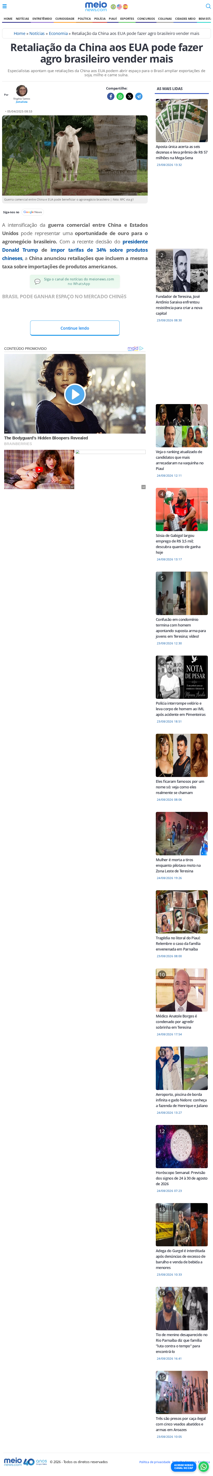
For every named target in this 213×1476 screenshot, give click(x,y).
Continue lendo (75, 328)
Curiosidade (64, 19)
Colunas (165, 19)
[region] (182, 210)
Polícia (100, 19)
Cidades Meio (185, 19)
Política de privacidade (154, 1462)
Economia (58, 33)
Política (84, 19)
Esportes (127, 19)
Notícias (22, 19)
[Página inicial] (96, 6)
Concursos (146, 19)
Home (8, 19)
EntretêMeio (42, 19)
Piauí (113, 19)
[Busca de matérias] (208, 7)
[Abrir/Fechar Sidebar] (4, 6)
